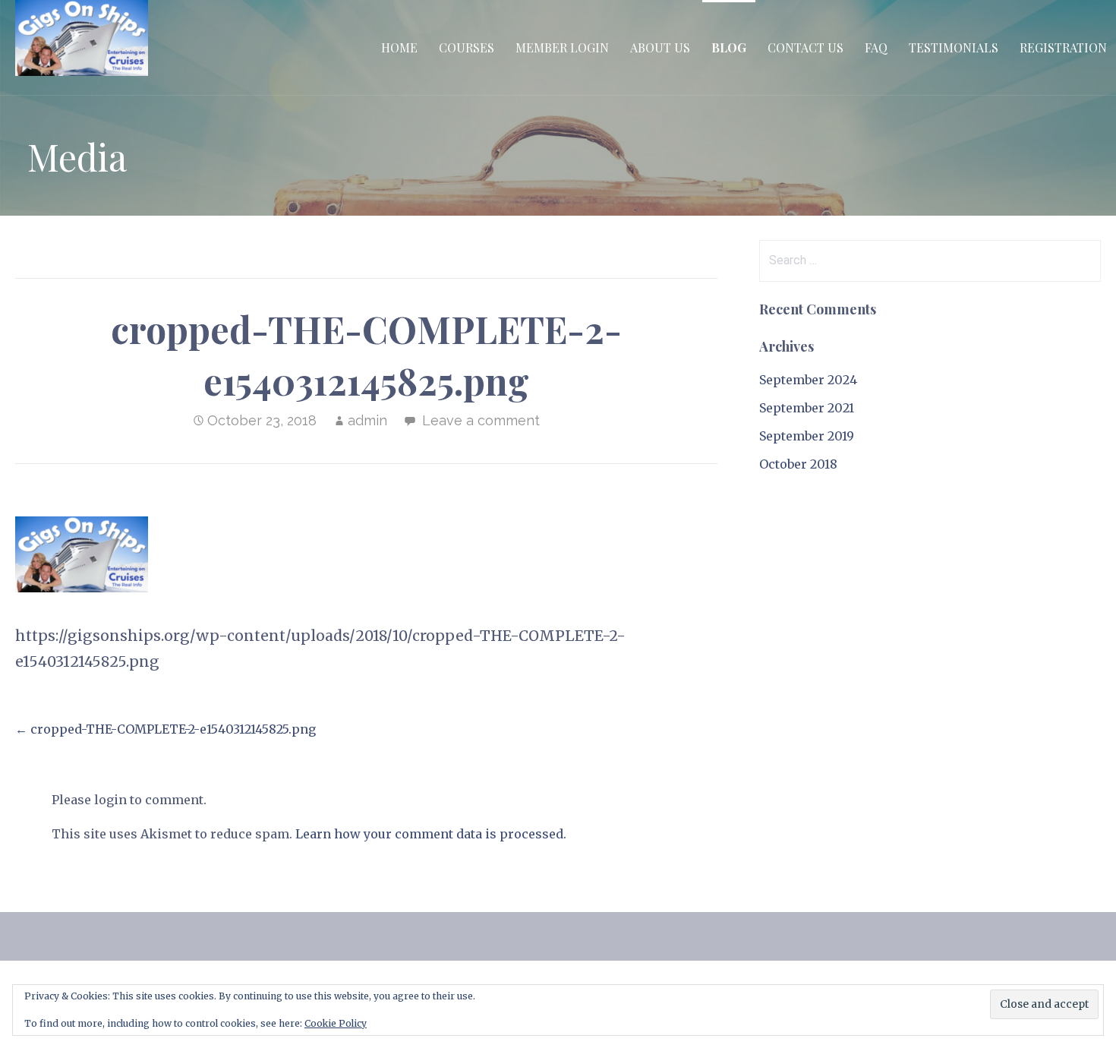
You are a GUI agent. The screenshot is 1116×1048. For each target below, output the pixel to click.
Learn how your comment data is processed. (430, 833)
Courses (466, 47)
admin (367, 420)
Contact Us (805, 47)
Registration (1063, 47)
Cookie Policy (335, 1023)
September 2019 (806, 436)
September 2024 (808, 379)
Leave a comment (481, 420)
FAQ (876, 47)
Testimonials (953, 47)
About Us (660, 47)
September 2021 (806, 407)
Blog (728, 47)
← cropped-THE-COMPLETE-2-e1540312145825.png (165, 729)
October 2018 (798, 464)
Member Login (562, 47)
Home (399, 47)
